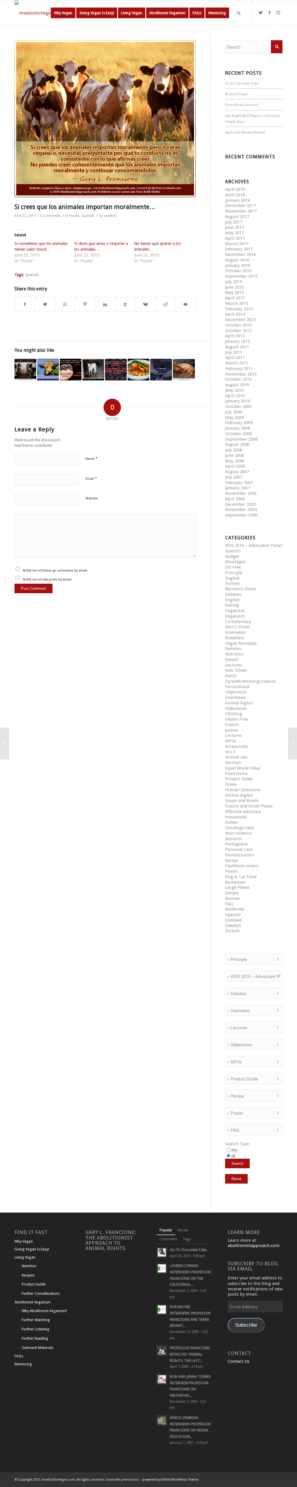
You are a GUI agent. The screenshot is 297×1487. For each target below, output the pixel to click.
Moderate (235, 909)
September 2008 (241, 439)
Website (92, 498)
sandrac (110, 216)
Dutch (231, 675)
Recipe (231, 860)
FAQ (229, 904)
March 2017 (236, 243)
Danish (232, 659)
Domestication (239, 855)
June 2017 (234, 227)
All (233, 1156)
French (232, 724)
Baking (232, 605)
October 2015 (238, 270)
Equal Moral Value (242, 768)
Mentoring (23, 1364)
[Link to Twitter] (260, 12)
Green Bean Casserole (242, 104)
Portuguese (236, 844)
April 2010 (235, 395)
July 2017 (233, 222)
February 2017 (239, 249)
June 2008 (234, 455)
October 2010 (238, 379)
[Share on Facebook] (25, 304)
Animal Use (236, 757)
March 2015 (236, 303)
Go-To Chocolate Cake (242, 82)
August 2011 (237, 346)
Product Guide (239, 778)
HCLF (230, 752)
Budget (232, 556)
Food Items (236, 773)
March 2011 (236, 363)
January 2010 (237, 401)
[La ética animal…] (116, 369)
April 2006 (235, 498)
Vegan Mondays (241, 643)
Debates (233, 594)
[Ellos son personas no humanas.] (184, 369)
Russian (232, 898)
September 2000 (241, 515)
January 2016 (237, 265)
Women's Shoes (240, 588)
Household (235, 817)
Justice (231, 730)
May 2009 (234, 417)
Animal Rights (239, 703)
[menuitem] (63, 13)
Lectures (233, 665)
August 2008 (237, 444)
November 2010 (241, 374)
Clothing (233, 713)
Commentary (238, 621)
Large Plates (237, 887)
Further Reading (35, 1338)
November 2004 (241, 509)
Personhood (237, 686)
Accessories (236, 746)
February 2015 (239, 309)
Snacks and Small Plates (249, 806)
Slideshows (236, 708)
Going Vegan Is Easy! (32, 1249)
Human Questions (243, 789)
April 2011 (235, 357)
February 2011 (239, 368)
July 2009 (233, 412)
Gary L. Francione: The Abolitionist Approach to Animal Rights (111, 1240)
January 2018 (237, 200)
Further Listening (35, 1329)
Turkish (232, 583)
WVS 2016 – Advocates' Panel (253, 545)
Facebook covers (241, 865)
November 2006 (241, 493)
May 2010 (234, 390)
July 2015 (233, 281)
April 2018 (235, 194)
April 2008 (235, 466)
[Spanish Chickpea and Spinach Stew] (138, 369)
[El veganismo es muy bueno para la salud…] (161, 369)
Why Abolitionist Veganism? (44, 1311)
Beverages (235, 561)
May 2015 (234, 292)
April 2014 (235, 314)
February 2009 (239, 422)
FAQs (19, 1356)
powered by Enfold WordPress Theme (170, 1479)
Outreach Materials (37, 1347)
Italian (231, 822)
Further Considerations (41, 1293)
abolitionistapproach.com (253, 1245)
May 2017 (234, 232)
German (233, 762)
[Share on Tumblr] (125, 304)
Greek (231, 784)
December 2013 (240, 319)
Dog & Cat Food (240, 876)
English (232, 578)
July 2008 (233, 450)
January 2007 (237, 487)
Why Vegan (24, 1241)
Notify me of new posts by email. (47, 579)
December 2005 (240, 504)
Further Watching (36, 1320)
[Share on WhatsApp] (65, 304)
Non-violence (238, 833)
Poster (74, 216)
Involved (233, 920)
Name (91, 458)
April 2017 (235, 238)
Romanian (235, 882)
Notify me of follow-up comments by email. (55, 570)
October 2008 (238, 433)
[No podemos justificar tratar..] (93, 369)
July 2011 (233, 352)
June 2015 (234, 287)
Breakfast (234, 637)
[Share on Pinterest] (85, 304)
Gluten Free (236, 719)
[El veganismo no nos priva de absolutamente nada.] (48, 369)
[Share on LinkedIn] (105, 304)
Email (91, 478)
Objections (236, 692)
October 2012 (238, 330)
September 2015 (241, 276)
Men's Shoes (237, 626)
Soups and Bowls (241, 800)
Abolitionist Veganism (32, 1302)
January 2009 (237, 428)
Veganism (235, 610)
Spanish (87, 216)
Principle (233, 572)
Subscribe (246, 1325)
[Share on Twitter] (45, 304)
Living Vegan (25, 1257)
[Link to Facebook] (269, 12)
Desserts (233, 838)
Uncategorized (239, 827)
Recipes (28, 1275)
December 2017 (240, 205)
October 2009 (238, 406)
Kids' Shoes (236, 670)
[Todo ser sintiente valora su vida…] (71, 369)
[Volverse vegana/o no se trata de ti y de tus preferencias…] (25, 369)
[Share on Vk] (145, 304)
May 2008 (234, 461)
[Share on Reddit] (165, 304)
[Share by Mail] (185, 304)
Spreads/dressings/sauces (250, 681)
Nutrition (234, 654)
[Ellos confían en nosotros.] (4, 743)
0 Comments (50, 216)
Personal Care (239, 849)
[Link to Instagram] (278, 12)
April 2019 (235, 189)
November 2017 (241, 211)
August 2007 (237, 471)
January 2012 (237, 341)
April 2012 (235, 335)
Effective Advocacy (243, 811)
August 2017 (237, 216)
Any (234, 1150)
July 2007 (233, 477)
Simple (232, 893)
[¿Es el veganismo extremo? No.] (292, 743)
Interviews (235, 632)
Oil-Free (233, 567)
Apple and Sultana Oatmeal (245, 131)
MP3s (230, 741)
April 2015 (235, 298)
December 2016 (240, 254)
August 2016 (237, 260)
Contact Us (238, 1361)
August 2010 (237, 384)
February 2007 (239, 482)
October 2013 (238, 325)
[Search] (238, 13)
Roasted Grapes (237, 93)
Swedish (233, 925)
